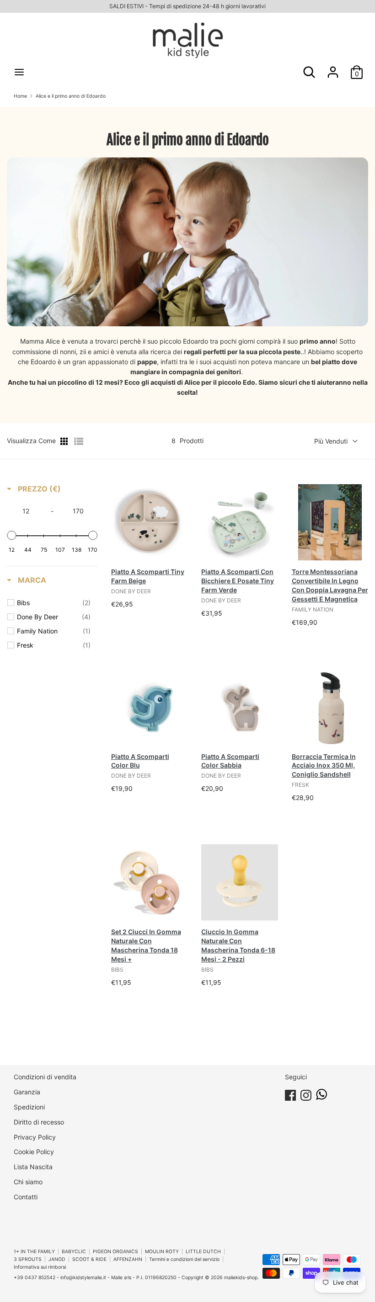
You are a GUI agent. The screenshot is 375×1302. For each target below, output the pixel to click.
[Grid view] (65, 441)
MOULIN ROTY (162, 1252)
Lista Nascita (33, 1167)
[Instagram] (305, 1094)
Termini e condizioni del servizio (184, 1259)
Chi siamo (28, 1182)
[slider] (11, 535)
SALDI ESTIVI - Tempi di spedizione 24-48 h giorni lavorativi (187, 6)
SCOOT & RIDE (89, 1259)
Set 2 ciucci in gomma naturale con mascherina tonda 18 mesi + (146, 945)
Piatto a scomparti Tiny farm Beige (147, 576)
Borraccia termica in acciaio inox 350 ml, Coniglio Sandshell (324, 766)
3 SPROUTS (28, 1259)
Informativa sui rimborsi (40, 1267)
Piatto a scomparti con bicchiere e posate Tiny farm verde (237, 581)
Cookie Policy (34, 1152)
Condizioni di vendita (45, 1077)
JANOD (56, 1259)
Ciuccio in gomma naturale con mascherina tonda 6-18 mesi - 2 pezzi (238, 945)
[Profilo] (333, 68)
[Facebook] (290, 1094)
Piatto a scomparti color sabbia (230, 761)
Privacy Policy (35, 1137)
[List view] (78, 441)
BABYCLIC (74, 1252)
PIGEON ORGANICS (115, 1252)
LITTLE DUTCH (203, 1252)
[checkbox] (54, 602)
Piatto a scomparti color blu (140, 761)
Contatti (26, 1197)
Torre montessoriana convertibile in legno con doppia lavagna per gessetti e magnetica (330, 585)
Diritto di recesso (39, 1122)
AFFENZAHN (127, 1259)
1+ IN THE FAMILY (34, 1252)
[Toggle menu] (19, 72)
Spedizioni (29, 1107)
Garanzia (27, 1092)
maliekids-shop (240, 1278)
